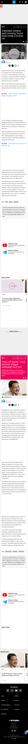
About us (13, 723)
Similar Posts (5, 652)
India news (16, 201)
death (6, 201)
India (3, 27)
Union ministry (8, 551)
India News (15, 551)
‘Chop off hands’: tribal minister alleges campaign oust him (13, 364)
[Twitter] (12, 65)
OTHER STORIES (5, 277)
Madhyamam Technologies (14, 736)
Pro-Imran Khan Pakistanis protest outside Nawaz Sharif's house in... (12, 300)
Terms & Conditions (13, 727)
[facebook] (9, 65)
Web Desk (8, 62)
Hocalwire (14, 738)
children (10, 201)
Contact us (13, 724)
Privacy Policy (13, 726)
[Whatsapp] (15, 65)
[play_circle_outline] (12, 286)
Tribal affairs (21, 551)
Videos (3, 294)
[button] (2, 2)
